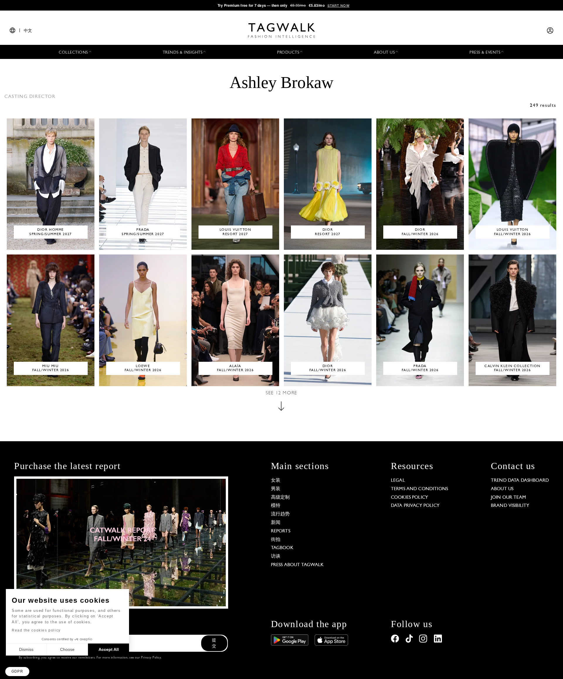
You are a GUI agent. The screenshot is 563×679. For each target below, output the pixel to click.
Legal (398, 480)
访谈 (275, 556)
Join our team (508, 497)
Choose (67, 649)
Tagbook (282, 548)
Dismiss (26, 649)
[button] (17, 671)
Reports (280, 531)
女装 (275, 480)
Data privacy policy (415, 505)
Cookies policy (409, 497)
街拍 (275, 539)
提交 (214, 643)
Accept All (109, 649)
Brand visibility (510, 505)
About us (502, 489)
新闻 (275, 522)
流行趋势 (280, 514)
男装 (275, 489)
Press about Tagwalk (297, 565)
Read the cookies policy (36, 630)
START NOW (339, 5)
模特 (275, 505)
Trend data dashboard (520, 480)
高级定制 (280, 497)
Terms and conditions (419, 489)
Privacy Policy (151, 657)
